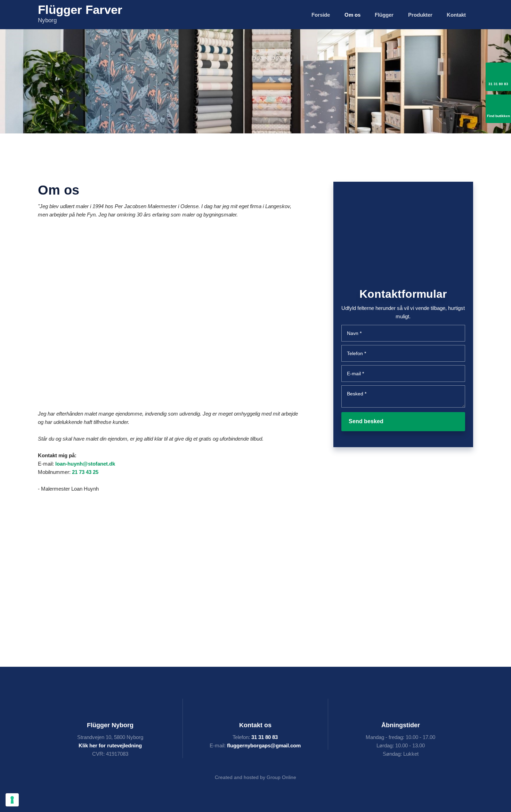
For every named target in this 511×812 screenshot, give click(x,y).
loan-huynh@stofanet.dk (85, 464)
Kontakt (456, 15)
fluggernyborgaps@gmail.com (264, 745)
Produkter (420, 15)
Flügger (384, 15)
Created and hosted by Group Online (255, 777)
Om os (352, 15)
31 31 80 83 (264, 737)
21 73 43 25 (85, 472)
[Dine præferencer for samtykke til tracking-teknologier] (12, 799)
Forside (320, 15)
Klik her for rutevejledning (110, 745)
